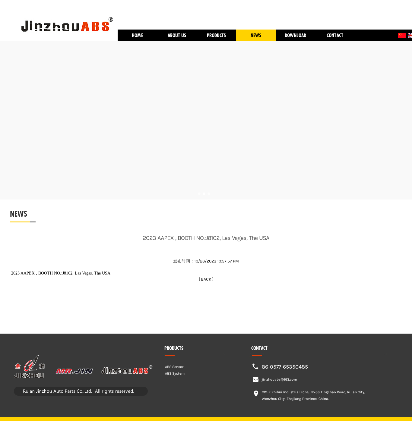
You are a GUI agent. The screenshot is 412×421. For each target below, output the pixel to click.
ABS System (175, 373)
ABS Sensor (174, 367)
